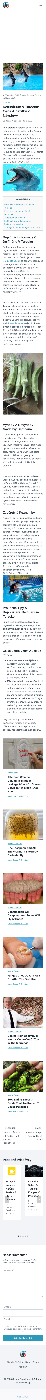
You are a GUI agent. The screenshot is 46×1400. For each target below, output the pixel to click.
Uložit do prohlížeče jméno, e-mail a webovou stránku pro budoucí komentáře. (23, 1327)
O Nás (35, 1362)
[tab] (18, 1236)
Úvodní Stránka (15, 1362)
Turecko (6, 103)
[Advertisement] (23, 34)
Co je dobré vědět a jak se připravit (23, 227)
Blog (27, 1362)
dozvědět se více (16, 323)
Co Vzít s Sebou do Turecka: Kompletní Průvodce (34, 1188)
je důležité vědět (11, 261)
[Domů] (4, 95)
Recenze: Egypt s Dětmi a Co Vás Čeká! (34, 1134)
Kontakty (23, 1366)
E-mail (8, 1319)
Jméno (8, 1307)
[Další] (39, 1199)
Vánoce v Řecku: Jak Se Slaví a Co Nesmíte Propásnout (11, 1135)
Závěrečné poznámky (14, 217)
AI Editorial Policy (23, 1397)
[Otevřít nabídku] (40, 5)
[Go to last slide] (7, 1199)
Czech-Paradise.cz (13, 121)
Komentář (9, 1270)
